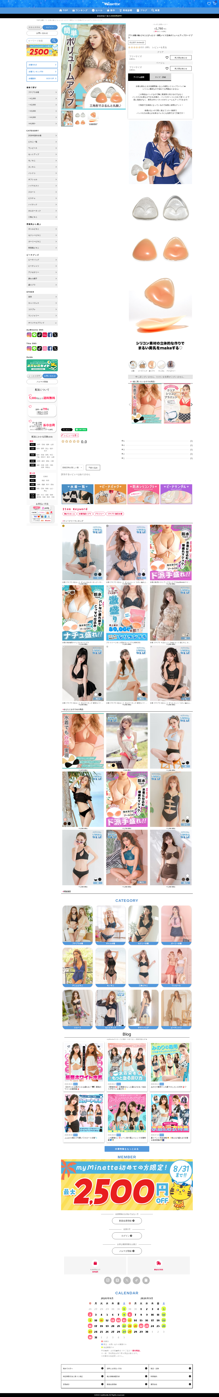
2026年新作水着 (34, 136)
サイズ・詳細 (160, 77)
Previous (65, 67)
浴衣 (30, 297)
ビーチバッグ (33, 260)
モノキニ (31, 161)
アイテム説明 (138, 77)
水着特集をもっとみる (127, 1149)
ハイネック (32, 204)
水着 (42, 20)
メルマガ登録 (42, 382)
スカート (31, 192)
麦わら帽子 (32, 279)
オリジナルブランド (36, 323)
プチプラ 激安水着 (115, 514)
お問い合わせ (42, 33)
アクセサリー (33, 272)
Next (122, 67)
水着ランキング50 (36, 72)
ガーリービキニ (34, 241)
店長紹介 (66, 1384)
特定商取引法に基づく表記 (73, 1376)
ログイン (50, 27)
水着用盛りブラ (85, 514)
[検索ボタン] (54, 40)
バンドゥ (31, 173)
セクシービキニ (34, 235)
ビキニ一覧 (32, 142)
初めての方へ (68, 1368)
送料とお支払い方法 (114, 1368)
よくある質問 (34, 376)
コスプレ (31, 309)
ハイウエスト (33, 186)
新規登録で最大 (109, 16)
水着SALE (33, 65)
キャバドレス (33, 303)
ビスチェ (31, 198)
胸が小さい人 (69, 514)
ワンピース (32, 148)
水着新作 (32, 78)
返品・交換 (155, 1368)
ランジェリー (33, 316)
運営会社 (154, 1384)
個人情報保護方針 (113, 1376)
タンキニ (31, 167)
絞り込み (94, 468)
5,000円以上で (95, 1271)
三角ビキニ (32, 217)
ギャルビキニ (33, 229)
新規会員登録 (34, 27)
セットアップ (33, 154)
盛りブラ (31, 285)
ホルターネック (34, 211)
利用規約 (154, 1376)
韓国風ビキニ (33, 248)
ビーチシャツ (33, 266)
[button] (129, 404)
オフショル (32, 179)
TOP (38, 20)
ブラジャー (99, 514)
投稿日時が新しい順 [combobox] (70, 468)
